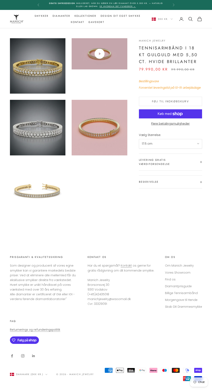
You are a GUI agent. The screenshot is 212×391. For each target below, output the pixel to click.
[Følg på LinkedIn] (33, 356)
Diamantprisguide (178, 286)
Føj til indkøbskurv (170, 101)
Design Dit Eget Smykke (121, 16)
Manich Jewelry (152, 41)
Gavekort (96, 22)
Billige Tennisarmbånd (181, 293)
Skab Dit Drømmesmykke (183, 307)
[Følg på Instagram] (23, 356)
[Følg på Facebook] (12, 356)
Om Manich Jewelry (179, 265)
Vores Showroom (177, 273)
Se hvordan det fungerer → (118, 6)
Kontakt (77, 22)
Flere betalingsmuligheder (170, 124)
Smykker (41, 16)
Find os (170, 279)
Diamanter (61, 16)
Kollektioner (85, 16)
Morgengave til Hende (181, 300)
